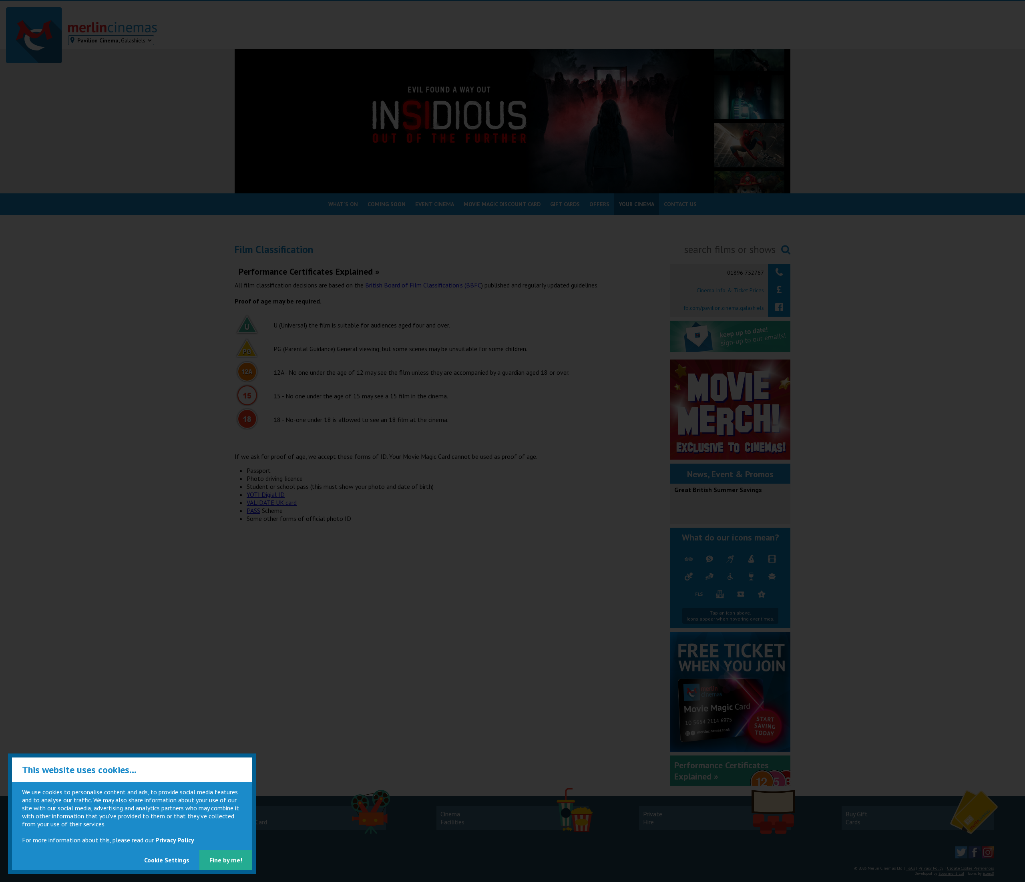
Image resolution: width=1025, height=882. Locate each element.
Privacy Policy (174, 840)
